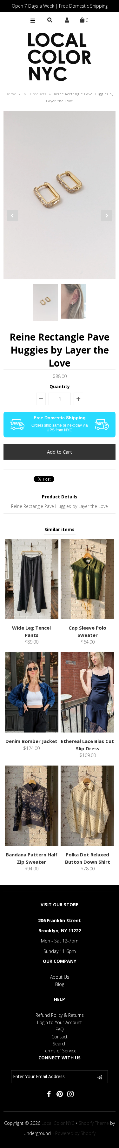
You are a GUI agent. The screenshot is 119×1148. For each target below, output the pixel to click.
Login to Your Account (59, 1022)
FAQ (60, 1029)
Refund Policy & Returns (60, 1015)
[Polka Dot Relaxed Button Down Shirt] (87, 844)
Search (60, 1044)
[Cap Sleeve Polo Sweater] (87, 617)
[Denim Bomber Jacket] (31, 731)
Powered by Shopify (75, 1133)
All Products (35, 93)
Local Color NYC (58, 1123)
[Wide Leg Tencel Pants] (31, 617)
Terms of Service (59, 1051)
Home (10, 93)
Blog (59, 984)
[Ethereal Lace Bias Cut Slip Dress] (87, 731)
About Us (59, 977)
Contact (59, 1037)
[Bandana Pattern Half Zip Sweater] (31, 844)
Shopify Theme (94, 1123)
